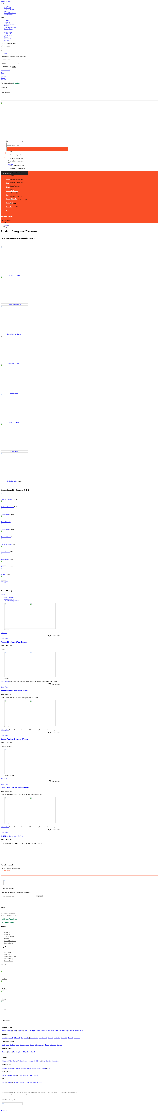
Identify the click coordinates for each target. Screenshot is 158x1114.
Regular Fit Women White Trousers (14, 642)
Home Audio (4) (15, 186)
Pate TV (11, 1038)
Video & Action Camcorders (50, 1061)
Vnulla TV (57, 1038)
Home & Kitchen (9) (16, 182)
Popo (33, 1030)
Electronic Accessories (14, 304)
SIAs (36, 1045)
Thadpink (53, 1045)
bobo (56, 1030)
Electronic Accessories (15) (18, 162)
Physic (36, 1075)
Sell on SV (7, 8)
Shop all (3, 594)
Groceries (9, 207)
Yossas (27, 1082)
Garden (3, 574)
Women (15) (14, 203)
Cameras (30, 1061)
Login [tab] (6, 53)
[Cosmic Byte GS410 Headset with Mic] (17, 773)
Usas (25, 1030)
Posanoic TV (34, 1038)
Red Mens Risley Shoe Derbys (12, 836)
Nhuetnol (4, 1061)
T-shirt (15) (14, 207)
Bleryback (20, 1030)
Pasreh (4, 1082)
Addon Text (7, 33)
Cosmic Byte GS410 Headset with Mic (15, 788)
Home (8, 179)
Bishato (15, 1075)
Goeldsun (33, 1082)
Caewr (27, 1045)
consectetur (62, 1030)
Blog (7, 195)
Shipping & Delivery (10, 956)
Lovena (22, 1045)
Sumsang (9, 1030)
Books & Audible (12, 481)
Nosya (15, 1061)
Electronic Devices (14, 275)
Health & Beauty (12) (16, 179)
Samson (22, 1082)
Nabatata (39, 1082)
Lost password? (5, 70)
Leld (3, 1045)
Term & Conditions (10, 13)
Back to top (4, 1111)
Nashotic (25, 1075)
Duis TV (70, 1038)
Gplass (18, 1068)
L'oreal (10, 1052)
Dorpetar (59, 1045)
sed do (72, 1030)
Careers (6, 11)
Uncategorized (14, 393)
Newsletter (7, 38)
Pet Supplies (4, 582)
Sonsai (34, 1068)
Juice (7, 211)
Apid (67, 1030)
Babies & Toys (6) (15, 155)
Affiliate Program (9, 9)
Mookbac (12, 1045)
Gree (48, 1068)
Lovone (38, 1030)
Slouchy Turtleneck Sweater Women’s (15, 739)
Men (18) (13, 189)
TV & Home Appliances (14, 334)
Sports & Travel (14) (16, 196)
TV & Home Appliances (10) (18, 200)
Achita (20, 1075)
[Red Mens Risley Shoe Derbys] (30, 822)
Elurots (4, 1075)
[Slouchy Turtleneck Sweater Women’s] (30, 725)
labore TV (17, 1038)
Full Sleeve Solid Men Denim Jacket (14, 691)
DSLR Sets (37, 1061)
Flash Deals (9, 203)
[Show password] (18, 63)
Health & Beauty (6, 522)
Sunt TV (50, 1038)
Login (13, 66)
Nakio (4, 1030)
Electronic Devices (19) (17, 165)
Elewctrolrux (11, 1068)
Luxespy (9, 1082)
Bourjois (4, 1052)
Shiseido (32, 1052)
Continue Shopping (10, 165)
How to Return (8, 961)
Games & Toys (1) (15, 172)
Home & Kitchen (14, 422)
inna (52, 1030)
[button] (4, 157)
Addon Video (8, 35)
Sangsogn (41, 1045)
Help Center (7, 952)
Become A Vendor (11, 199)
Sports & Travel (5, 552)
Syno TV (4, 1038)
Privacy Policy (8, 14)
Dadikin (4, 1068)
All (11, 151)
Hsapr (39, 1068)
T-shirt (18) (14, 193)
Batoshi (44, 1068)
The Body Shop (17, 1052)
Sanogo (9, 1075)
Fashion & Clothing (14, 363)
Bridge (25, 1061)
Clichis (29, 1068)
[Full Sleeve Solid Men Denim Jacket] (30, 676)
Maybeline (26, 1052)
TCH (29, 1030)
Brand (6, 37)
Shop (7, 183)
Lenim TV (77, 1038)
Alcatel (43, 1030)
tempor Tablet (79, 1030)
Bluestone (16, 1082)
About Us (7, 6)
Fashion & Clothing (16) (17, 168)
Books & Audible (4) (16, 158)
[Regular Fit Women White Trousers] (30, 628)
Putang (48, 1030)
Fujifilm (20, 1061)
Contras (31, 1075)
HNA (32, 1045)
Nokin (10, 1061)
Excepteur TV (43, 1038)
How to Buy (8, 954)
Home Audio (14, 451)
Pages (8, 187)
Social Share (8, 40)
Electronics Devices (12, 191)
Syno (14, 1030)
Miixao (47, 1045)
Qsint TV (64, 1038)
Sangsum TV (25, 1038)
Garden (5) (13, 175)
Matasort (23, 1068)
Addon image (8, 32)
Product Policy (8, 959)
